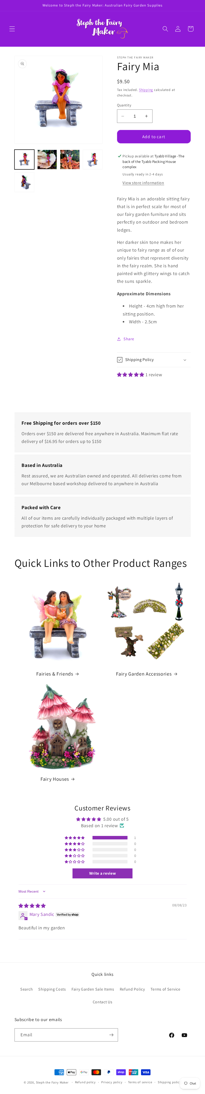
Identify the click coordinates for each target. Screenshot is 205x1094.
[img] (32, 906)
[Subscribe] (111, 1035)
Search (26, 989)
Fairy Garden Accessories (144, 674)
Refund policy (85, 1082)
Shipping (146, 89)
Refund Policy (132, 989)
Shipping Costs (52, 989)
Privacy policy (111, 1082)
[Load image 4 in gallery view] (93, 160)
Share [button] (129, 339)
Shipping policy (169, 1082)
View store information (143, 182)
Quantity (124, 105)
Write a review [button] (102, 873)
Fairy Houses (54, 779)
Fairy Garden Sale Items (93, 989)
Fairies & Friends (54, 674)
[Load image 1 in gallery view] (24, 160)
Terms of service (140, 1082)
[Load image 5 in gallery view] (24, 182)
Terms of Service (165, 989)
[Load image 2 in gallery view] (47, 160)
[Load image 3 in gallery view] (70, 160)
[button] (12, 28)
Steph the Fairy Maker (52, 1082)
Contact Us (102, 1002)
